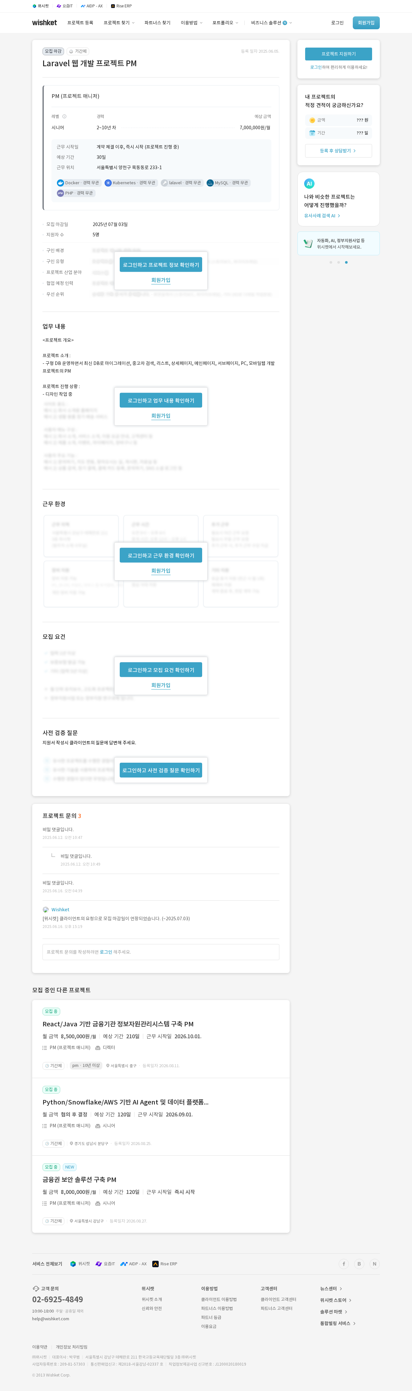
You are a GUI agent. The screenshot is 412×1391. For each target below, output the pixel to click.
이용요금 (209, 1326)
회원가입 (161, 280)
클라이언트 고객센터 (278, 1299)
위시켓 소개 (152, 1299)
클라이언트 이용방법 (219, 1299)
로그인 (106, 952)
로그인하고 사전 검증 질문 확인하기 (161, 770)
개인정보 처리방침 (72, 1347)
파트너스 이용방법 (217, 1308)
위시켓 (84, 1264)
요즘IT (109, 1264)
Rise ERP (169, 1264)
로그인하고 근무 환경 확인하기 (161, 555)
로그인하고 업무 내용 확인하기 (161, 400)
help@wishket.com (50, 1319)
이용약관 (40, 1347)
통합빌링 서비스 (335, 1323)
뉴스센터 (328, 1289)
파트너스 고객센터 (277, 1308)
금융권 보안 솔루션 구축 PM (79, 1180)
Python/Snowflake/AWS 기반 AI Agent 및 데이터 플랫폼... (125, 1102)
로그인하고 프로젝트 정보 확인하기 (161, 264)
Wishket (61, 910)
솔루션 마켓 (331, 1312)
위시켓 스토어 (333, 1300)
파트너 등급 (211, 1317)
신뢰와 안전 (152, 1308)
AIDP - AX (137, 1264)
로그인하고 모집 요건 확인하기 (161, 670)
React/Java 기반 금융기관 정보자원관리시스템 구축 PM (118, 1024)
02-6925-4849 (57, 1300)
